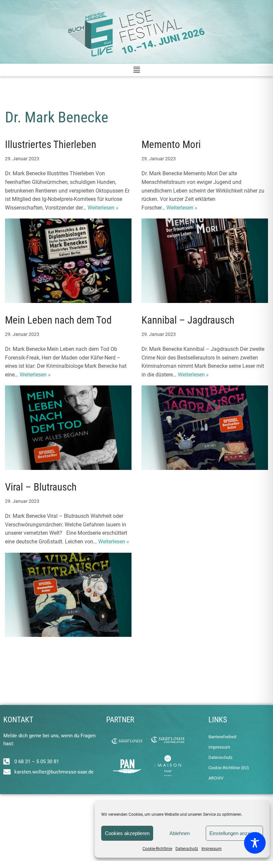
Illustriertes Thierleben (50, 144)
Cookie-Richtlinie (157, 848)
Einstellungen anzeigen (234, 833)
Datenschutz (186, 848)
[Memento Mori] (204, 260)
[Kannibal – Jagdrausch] (204, 427)
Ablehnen (179, 833)
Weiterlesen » (103, 208)
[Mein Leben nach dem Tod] (68, 427)
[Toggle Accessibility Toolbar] (254, 842)
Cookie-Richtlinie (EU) (228, 767)
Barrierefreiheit (222, 736)
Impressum (211, 848)
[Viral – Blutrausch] (68, 595)
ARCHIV (215, 778)
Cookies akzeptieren (127, 833)
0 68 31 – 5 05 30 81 (36, 762)
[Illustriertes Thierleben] (68, 260)
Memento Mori (171, 144)
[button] (136, 70)
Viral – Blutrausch (41, 487)
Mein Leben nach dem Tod (58, 320)
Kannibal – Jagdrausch (187, 320)
